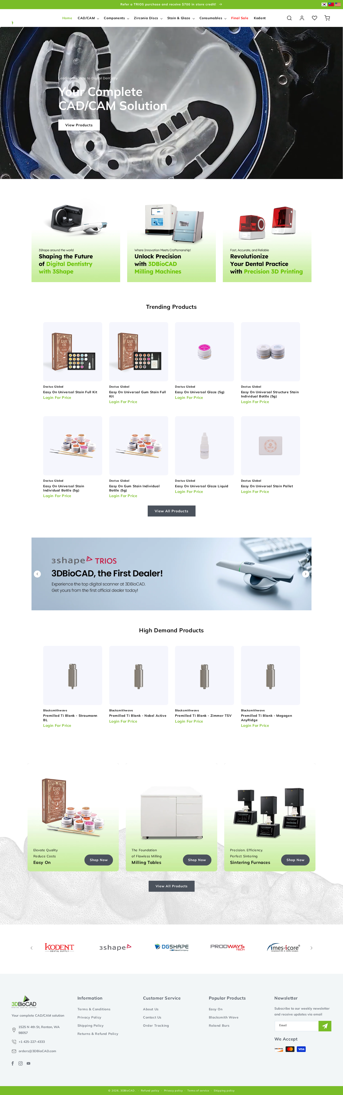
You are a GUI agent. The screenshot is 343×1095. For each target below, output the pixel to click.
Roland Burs (219, 1025)
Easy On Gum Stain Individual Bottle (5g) (134, 488)
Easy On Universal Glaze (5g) (200, 392)
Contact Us (152, 1017)
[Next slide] (305, 574)
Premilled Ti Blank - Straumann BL (70, 717)
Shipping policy (224, 1090)
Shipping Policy (90, 1025)
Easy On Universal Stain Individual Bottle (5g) (63, 488)
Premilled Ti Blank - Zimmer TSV (203, 715)
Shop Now (99, 860)
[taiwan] (331, 5)
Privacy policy (173, 1090)
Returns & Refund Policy (98, 1034)
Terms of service (198, 1090)
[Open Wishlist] (314, 18)
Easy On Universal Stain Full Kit (70, 392)
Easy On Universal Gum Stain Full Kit (137, 394)
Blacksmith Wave (224, 1017)
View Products (79, 125)
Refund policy (150, 1090)
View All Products (172, 511)
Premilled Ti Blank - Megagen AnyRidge (266, 717)
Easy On (216, 1009)
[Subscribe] (324, 1026)
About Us (151, 1009)
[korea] (324, 5)
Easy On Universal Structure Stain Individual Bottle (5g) (270, 394)
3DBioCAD (127, 1090)
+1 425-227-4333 (32, 1042)
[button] (88, 18)
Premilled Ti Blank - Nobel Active (138, 715)
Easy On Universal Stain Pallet (267, 486)
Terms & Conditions (94, 1009)
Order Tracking (156, 1025)
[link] (115, 947)
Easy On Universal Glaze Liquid (201, 486)
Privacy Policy (89, 1017)
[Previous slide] (37, 574)
